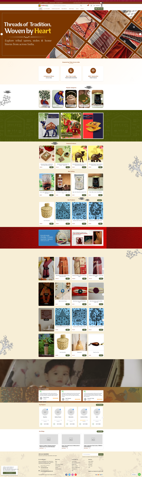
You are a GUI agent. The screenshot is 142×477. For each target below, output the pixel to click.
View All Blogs (100, 431)
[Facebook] (66, 475)
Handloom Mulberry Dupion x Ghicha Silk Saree (96, 276)
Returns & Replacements (76, 467)
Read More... (41, 448)
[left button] (2, 34)
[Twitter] (69, 475)
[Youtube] (76, 475)
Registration (98, 5)
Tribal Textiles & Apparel (59, 464)
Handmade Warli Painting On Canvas (63, 220)
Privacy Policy (74, 461)
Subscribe (101, 454)
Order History (90, 462)
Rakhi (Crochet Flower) (63, 301)
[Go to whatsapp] (139, 474)
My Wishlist (90, 464)
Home (40, 8)
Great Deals (71, 8)
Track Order (90, 465)
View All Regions (99, 404)
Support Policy (74, 464)
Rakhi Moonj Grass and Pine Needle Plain (79, 302)
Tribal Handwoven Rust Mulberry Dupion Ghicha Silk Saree (63, 276)
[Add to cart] (51, 167)
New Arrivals (64, 8)
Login (94, 5)
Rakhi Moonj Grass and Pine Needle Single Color (96, 302)
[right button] (140, 34)
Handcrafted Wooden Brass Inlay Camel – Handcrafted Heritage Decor (79, 165)
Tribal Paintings (57, 465)
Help (72, 470)
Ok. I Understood (9, 472)
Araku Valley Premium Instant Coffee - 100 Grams (46, 192)
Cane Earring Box (47, 220)
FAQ (89, 467)
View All (99, 200)
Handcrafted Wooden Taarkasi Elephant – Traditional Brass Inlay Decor (96, 165)
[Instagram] (73, 475)
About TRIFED (90, 461)
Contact (82, 8)
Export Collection (56, 8)
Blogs (77, 8)
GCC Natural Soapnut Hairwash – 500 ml (63, 192)
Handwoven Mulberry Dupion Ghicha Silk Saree (79, 276)
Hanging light (79, 352)
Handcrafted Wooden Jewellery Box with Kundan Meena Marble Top (47, 165)
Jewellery (56, 467)
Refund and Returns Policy (76, 462)
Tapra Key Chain (96, 352)
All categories (47, 8)
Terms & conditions (75, 465)
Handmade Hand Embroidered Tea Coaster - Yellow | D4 (63, 165)
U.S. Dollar (46, 2)
